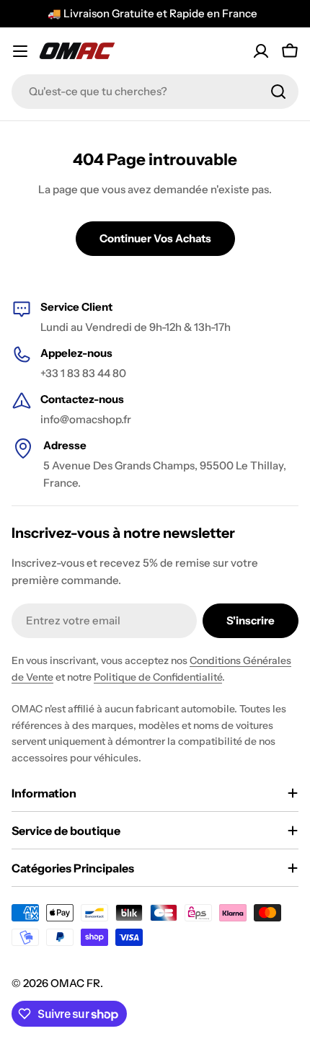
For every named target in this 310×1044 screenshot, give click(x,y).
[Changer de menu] (20, 51)
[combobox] (155, 91)
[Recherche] (278, 91)
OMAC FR (75, 983)
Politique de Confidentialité (158, 677)
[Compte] (261, 51)
